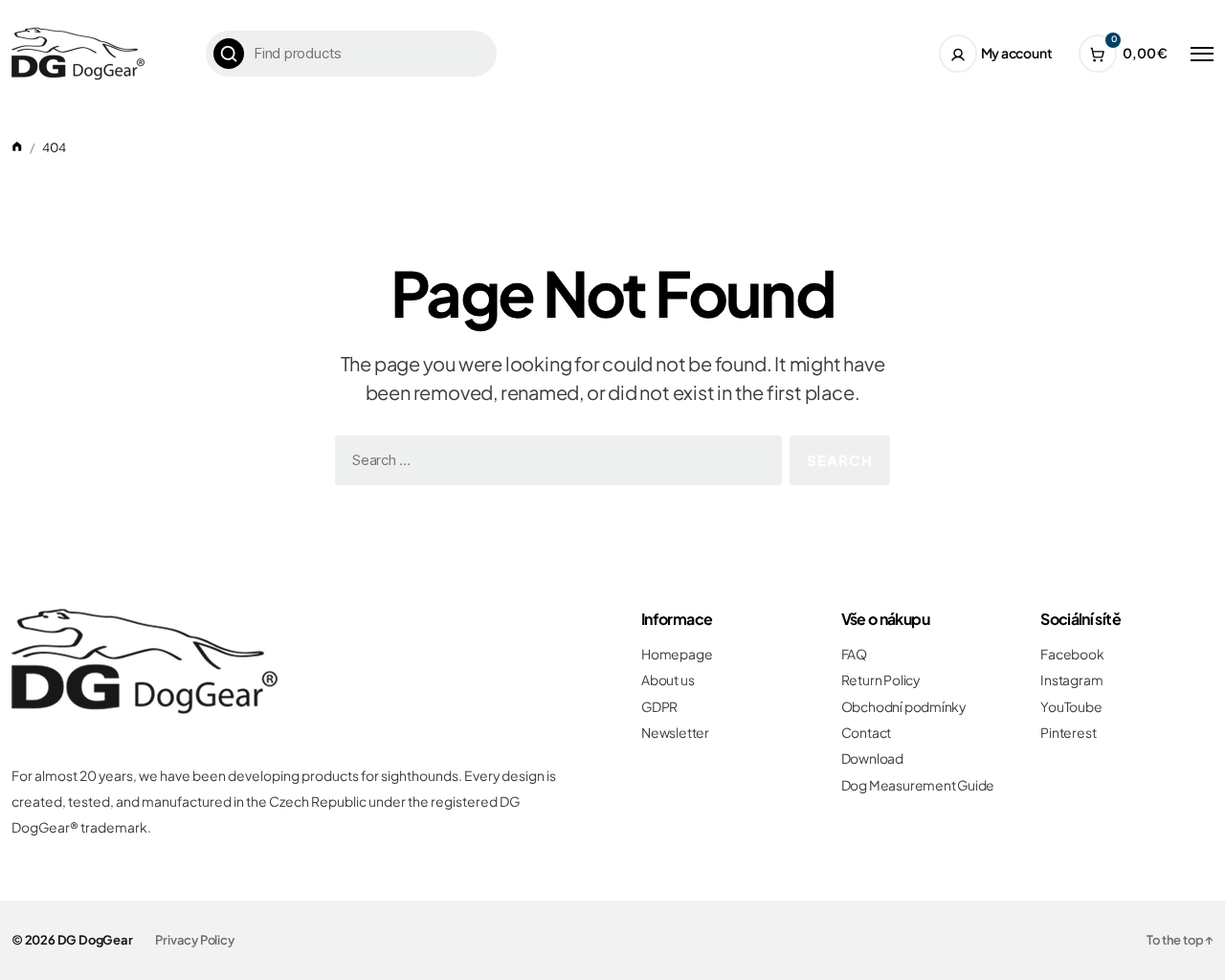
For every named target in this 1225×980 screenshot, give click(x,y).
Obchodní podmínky (903, 707)
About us (667, 680)
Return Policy (880, 680)
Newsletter (675, 732)
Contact (866, 732)
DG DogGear (95, 939)
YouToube (1071, 707)
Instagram (1071, 680)
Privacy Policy (194, 939)
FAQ (854, 654)
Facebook (1071, 654)
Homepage (676, 654)
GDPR (659, 707)
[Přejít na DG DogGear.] (17, 147)
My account (1017, 52)
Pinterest (1068, 732)
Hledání (228, 53)
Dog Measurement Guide (918, 785)
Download (872, 758)
